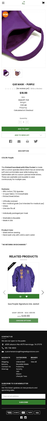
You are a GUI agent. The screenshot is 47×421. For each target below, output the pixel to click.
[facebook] (21, 417)
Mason (18, 374)
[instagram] (25, 417)
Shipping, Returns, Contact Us (6, 364)
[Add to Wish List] (26, 297)
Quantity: (23, 118)
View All (34, 362)
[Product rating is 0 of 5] (10, 88)
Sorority (19, 369)
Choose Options (23, 320)
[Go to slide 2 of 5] (42, 292)
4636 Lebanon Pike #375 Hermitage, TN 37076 (23, 344)
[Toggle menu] (3, 3)
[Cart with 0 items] (43, 3)
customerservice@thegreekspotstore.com (22, 351)
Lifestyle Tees (21, 376)
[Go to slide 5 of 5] (4, 292)
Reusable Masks (22, 364)
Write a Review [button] (36, 88)
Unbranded (20, 362)
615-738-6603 (10, 348)
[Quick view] (20, 297)
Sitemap (5, 369)
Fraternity (20, 366)
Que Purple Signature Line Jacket (23, 304)
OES (17, 371)
